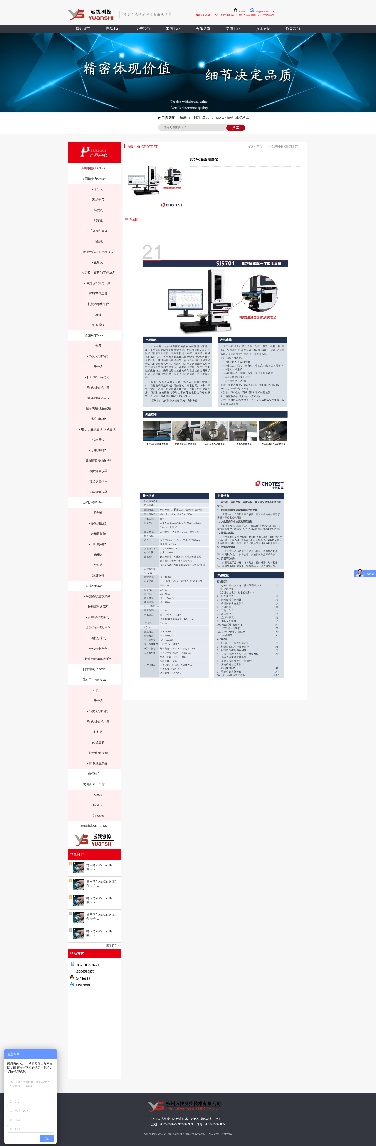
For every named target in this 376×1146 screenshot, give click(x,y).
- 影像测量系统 (97, 763)
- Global (97, 794)
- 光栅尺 (97, 554)
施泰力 (185, 118)
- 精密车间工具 (97, 293)
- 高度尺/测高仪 (97, 356)
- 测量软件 (97, 575)
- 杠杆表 (97, 732)
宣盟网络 (227, 1133)
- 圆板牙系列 (97, 638)
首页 (250, 146)
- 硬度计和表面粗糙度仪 (97, 252)
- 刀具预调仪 (97, 544)
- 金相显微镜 (97, 533)
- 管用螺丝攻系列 (97, 617)
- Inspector (97, 815)
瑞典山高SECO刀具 (94, 826)
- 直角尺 (97, 262)
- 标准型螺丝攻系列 (97, 596)
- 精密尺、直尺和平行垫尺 (97, 272)
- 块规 (97, 314)
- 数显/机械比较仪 (97, 398)
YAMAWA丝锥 (222, 118)
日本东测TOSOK (94, 669)
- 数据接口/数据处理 (97, 460)
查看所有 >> (113, 945)
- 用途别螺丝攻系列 (97, 627)
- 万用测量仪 (97, 450)
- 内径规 (97, 241)
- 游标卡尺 (97, 199)
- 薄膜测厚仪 (97, 419)
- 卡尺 (97, 345)
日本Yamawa (94, 586)
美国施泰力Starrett (94, 178)
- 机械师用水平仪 (97, 304)
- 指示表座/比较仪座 (97, 408)
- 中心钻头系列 (97, 648)
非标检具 (242, 118)
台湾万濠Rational (94, 502)
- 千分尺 (97, 189)
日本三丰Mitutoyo (94, 680)
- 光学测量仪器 (97, 492)
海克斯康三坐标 (94, 784)
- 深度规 (97, 220)
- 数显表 (97, 565)
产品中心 (263, 146)
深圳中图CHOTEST (94, 168)
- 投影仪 (97, 513)
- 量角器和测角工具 (97, 283)
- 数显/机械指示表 (97, 387)
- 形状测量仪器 (97, 481)
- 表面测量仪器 (97, 471)
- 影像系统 (97, 325)
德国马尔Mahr (94, 335)
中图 (196, 118)
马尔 (205, 118)
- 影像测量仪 (97, 523)
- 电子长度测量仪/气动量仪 (97, 429)
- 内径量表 (97, 742)
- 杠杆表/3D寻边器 (97, 377)
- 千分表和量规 (97, 231)
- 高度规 (97, 210)
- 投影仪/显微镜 (97, 753)
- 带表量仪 (97, 439)
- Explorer (97, 805)
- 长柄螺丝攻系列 (97, 606)
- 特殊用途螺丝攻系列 (97, 659)
